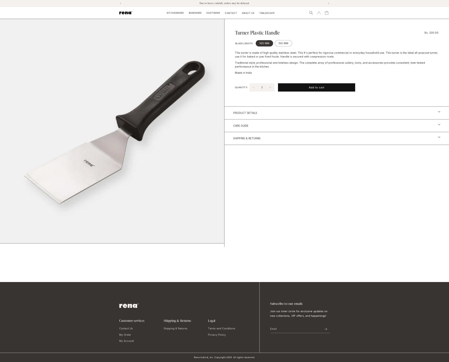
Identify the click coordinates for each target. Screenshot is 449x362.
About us (248, 13)
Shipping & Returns (175, 328)
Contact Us (126, 328)
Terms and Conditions (221, 328)
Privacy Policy (217, 334)
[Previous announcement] (120, 3)
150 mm (283, 43)
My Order (125, 334)
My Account (126, 340)
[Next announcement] (328, 3)
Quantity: (241, 87)
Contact (231, 13)
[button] (311, 13)
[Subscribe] (326, 329)
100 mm (264, 43)
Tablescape (266, 13)
